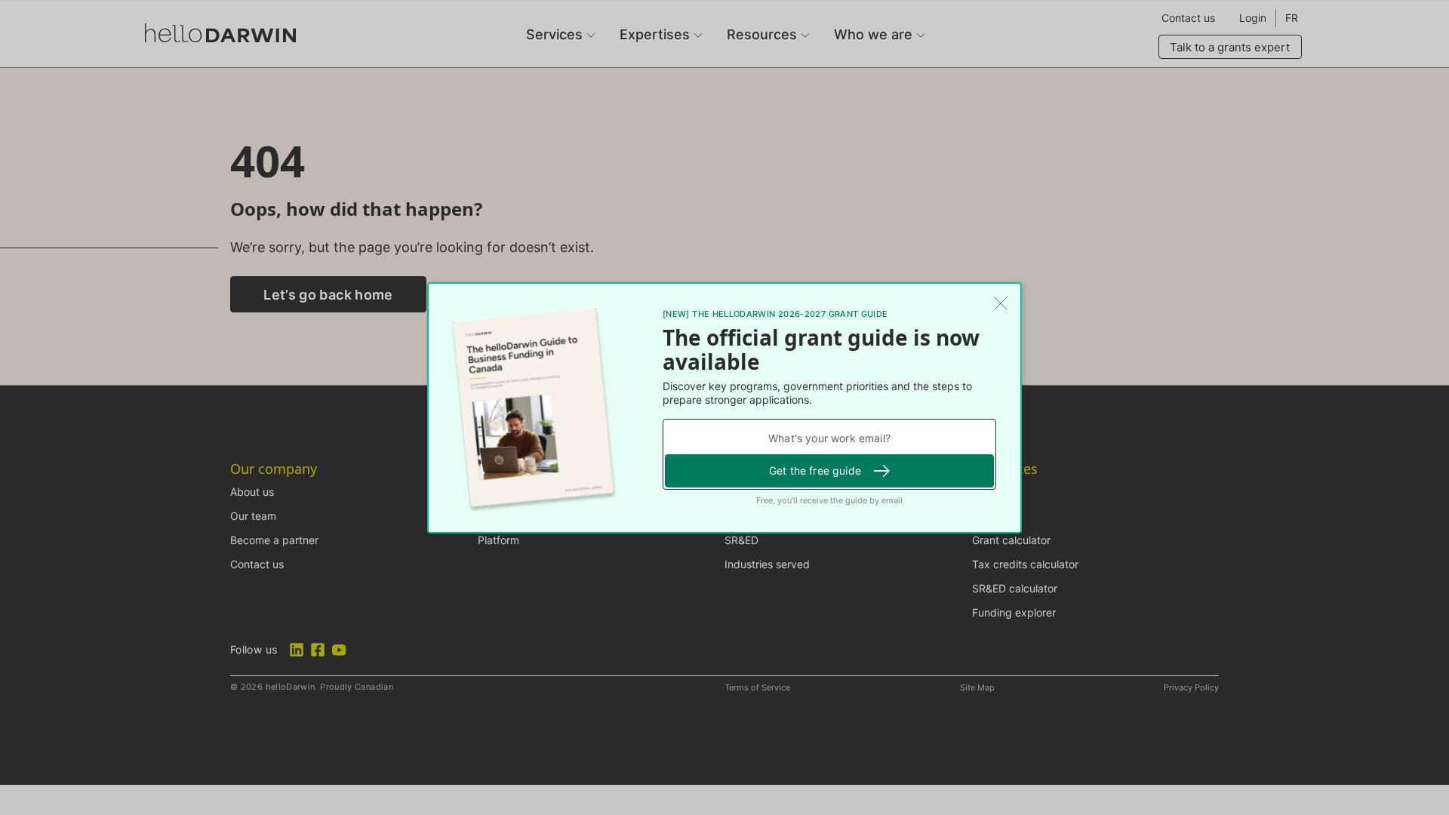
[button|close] (1001, 303)
